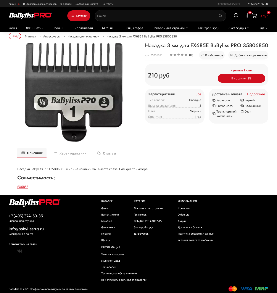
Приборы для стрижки (169, 28)
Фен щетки (108, 227)
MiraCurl (108, 28)
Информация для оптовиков (40, 3)
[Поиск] (220, 15)
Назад (14, 36)
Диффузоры (141, 233)
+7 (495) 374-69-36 (257, 3)
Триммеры (140, 214)
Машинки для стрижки (148, 208)
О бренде (66, 3)
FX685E (22, 186)
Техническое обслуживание (119, 273)
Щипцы (105, 240)
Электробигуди (208, 28)
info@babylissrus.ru (26, 228)
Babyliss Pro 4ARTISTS (148, 221)
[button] (181, 55)
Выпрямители (82, 28)
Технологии (108, 267)
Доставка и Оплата (87, 3)
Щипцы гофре (133, 28)
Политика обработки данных (196, 233)
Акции (13, 3)
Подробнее (256, 94)
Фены (13, 28)
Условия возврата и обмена (195, 240)
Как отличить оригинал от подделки (124, 279)
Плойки (58, 28)
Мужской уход (110, 260)
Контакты (107, 3)
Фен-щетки (34, 28)
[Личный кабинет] (236, 15)
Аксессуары (237, 28)
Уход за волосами (112, 254)
